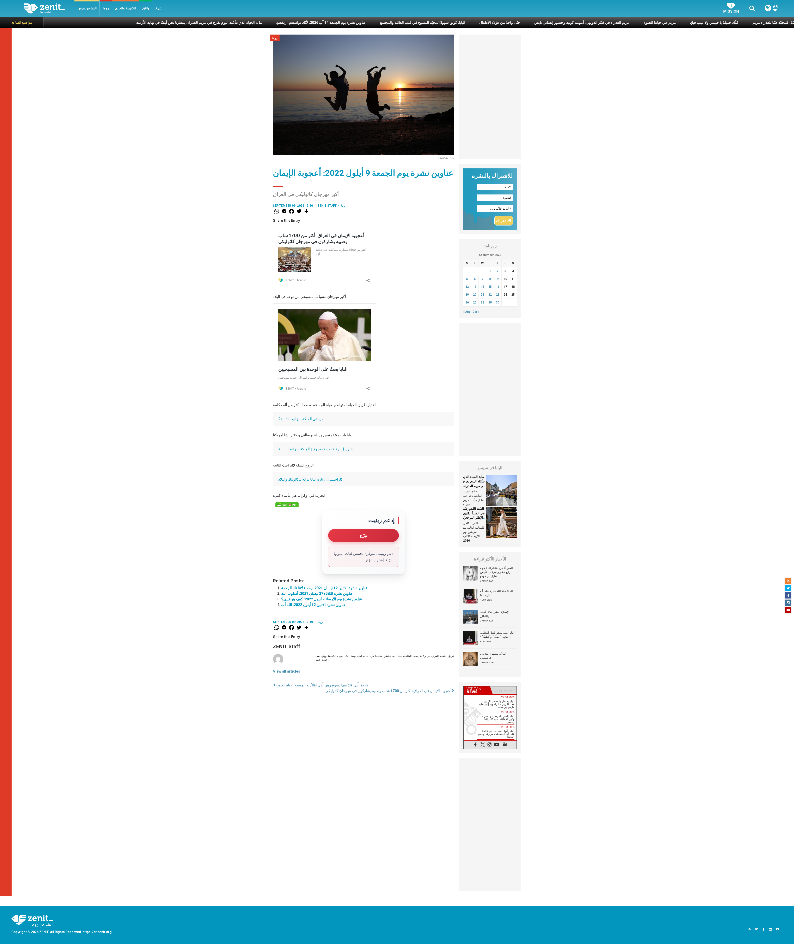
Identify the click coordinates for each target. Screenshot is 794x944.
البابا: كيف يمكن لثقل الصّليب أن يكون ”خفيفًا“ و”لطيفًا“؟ (497, 634)
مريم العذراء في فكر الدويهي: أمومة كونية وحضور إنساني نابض (464, 22)
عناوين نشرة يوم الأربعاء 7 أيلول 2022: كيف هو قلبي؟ (321, 599)
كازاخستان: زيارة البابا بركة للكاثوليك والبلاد (310, 479)
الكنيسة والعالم (125, 8)
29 (490, 302)
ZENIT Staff (327, 205)
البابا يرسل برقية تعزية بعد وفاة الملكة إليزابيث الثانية (318, 449)
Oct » (475, 311)
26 (467, 302)
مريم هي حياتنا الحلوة (542, 22)
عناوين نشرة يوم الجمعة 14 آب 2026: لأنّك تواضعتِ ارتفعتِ (203, 22)
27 (474, 302)
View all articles (286, 671)
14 (482, 286)
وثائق (145, 8)
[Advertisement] (490, 97)
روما (106, 8)
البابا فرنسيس (87, 8)
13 (474, 286)
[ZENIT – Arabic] (49, 8)
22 (490, 294)
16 (497, 286)
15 (490, 286)
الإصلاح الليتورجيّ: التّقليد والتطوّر (494, 614)
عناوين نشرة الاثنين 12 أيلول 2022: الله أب (313, 604)
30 (497, 302)
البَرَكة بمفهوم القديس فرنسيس (493, 655)
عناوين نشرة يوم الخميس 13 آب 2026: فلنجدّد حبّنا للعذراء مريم (682, 22)
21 (482, 294)
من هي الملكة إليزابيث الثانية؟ (301, 419)
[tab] (477, 690)
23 (497, 294)
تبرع (158, 8)
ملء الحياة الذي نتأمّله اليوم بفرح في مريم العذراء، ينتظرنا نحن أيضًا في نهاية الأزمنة (81, 22)
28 (482, 302)
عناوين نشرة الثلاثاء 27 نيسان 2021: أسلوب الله (317, 593)
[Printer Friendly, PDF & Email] (287, 504)
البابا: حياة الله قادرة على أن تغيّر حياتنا (496, 593)
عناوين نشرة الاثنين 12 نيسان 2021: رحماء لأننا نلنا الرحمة (324, 588)
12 (467, 286)
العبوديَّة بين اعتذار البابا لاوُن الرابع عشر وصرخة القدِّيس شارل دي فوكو (496, 572)
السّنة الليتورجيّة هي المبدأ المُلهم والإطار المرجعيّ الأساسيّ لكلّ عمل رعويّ (474, 517)
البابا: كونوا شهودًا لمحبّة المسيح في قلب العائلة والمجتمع (304, 22)
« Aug (467, 311)
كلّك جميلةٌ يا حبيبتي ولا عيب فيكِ (596, 22)
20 (474, 294)
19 (467, 294)
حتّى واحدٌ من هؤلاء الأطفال (381, 22)
